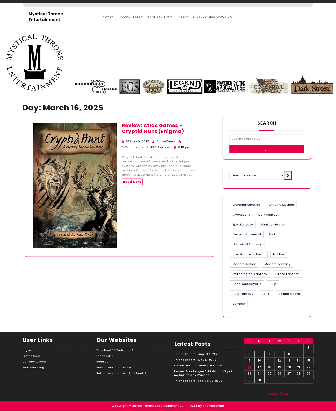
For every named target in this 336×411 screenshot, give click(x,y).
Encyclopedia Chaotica (212, 17)
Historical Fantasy (247, 244)
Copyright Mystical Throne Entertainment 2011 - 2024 (154, 406)
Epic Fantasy (243, 224)
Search (266, 123)
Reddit (101, 361)
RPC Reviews (160, 147)
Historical (276, 234)
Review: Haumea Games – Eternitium (200, 365)
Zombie (239, 304)
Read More (132, 182)
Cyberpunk (241, 214)
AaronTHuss (166, 141)
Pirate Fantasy (287, 274)
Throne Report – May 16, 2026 (195, 360)
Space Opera (289, 294)
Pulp (273, 284)
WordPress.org (33, 367)
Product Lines (129, 17)
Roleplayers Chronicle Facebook (120, 373)
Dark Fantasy (268, 214)
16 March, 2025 (137, 141)
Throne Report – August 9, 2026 (196, 354)
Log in (27, 350)
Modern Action (244, 264)
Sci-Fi (266, 294)
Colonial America (246, 205)
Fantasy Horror (273, 224)
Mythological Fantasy (250, 274)
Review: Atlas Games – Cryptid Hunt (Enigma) (153, 128)
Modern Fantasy (277, 264)
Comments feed (34, 361)
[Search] (266, 149)
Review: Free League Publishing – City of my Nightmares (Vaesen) (203, 373)
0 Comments (132, 147)
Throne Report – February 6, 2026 (198, 381)
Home (106, 17)
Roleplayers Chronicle (112, 367)
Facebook (103, 356)
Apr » (285, 393)
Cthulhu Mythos (281, 205)
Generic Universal (247, 234)
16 (249, 367)
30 (249, 380)
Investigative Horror (249, 254)
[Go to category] (288, 175)
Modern (279, 254)
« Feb (273, 393)
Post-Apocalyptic (247, 284)
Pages (181, 17)
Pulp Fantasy (243, 294)
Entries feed (31, 356)
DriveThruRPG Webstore (113, 350)
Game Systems (158, 17)
